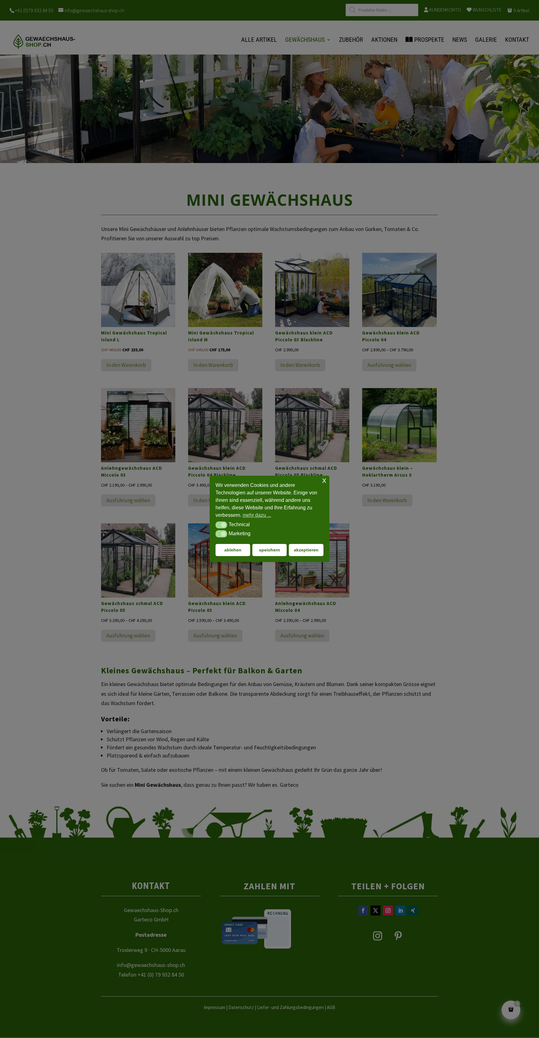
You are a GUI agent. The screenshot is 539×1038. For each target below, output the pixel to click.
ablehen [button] (232, 550)
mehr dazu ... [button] (257, 515)
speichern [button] (269, 550)
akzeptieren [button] (306, 550)
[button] (221, 524)
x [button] (324, 480)
